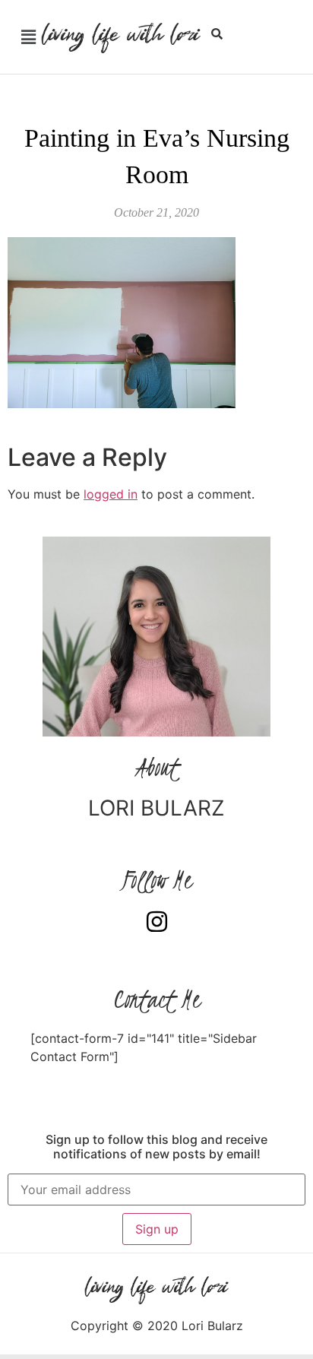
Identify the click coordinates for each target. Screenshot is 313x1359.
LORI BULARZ (156, 808)
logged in (111, 494)
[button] (28, 37)
